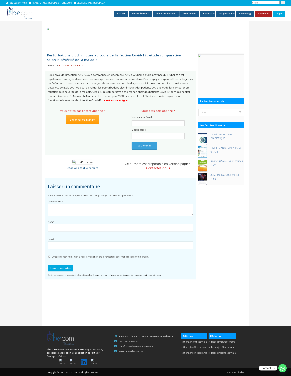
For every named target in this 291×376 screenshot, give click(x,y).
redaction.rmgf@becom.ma (222, 341)
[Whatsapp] (282, 368)
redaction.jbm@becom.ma (221, 347)
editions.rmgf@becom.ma (194, 341)
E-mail (52, 239)
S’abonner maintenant (82, 119)
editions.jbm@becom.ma (193, 347)
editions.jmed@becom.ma (194, 352)
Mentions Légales (235, 372)
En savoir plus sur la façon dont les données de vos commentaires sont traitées (127, 275)
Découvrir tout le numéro (82, 168)
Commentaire (55, 201)
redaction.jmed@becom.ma (222, 352)
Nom (51, 221)
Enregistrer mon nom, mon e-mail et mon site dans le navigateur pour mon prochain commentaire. (100, 256)
